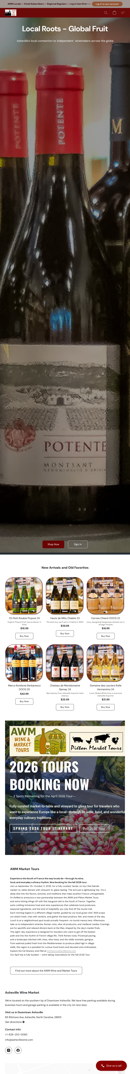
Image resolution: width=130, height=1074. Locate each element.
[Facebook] (18, 1050)
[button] (107, 4)
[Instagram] (8, 1050)
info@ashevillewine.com (19, 1039)
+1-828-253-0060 (16, 1034)
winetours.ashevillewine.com (61, 950)
